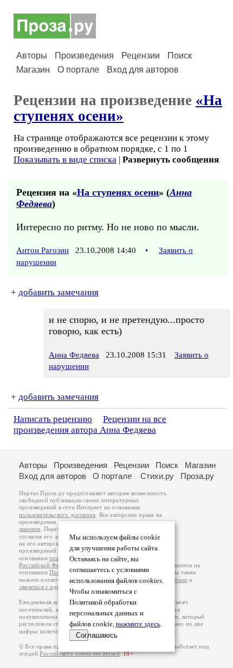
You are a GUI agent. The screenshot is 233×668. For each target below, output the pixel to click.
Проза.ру (197, 476)
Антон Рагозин (42, 250)
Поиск (179, 55)
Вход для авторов (143, 69)
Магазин (33, 69)
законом (29, 529)
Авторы (31, 55)
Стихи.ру (157, 476)
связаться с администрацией (57, 587)
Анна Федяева (74, 355)
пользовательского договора (57, 515)
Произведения (84, 55)
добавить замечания (58, 292)
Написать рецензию (53, 419)
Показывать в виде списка (65, 159)
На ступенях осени (118, 192)
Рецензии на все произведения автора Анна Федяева (90, 424)
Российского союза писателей (79, 654)
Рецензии (140, 55)
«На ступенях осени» (118, 108)
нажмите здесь (138, 624)
